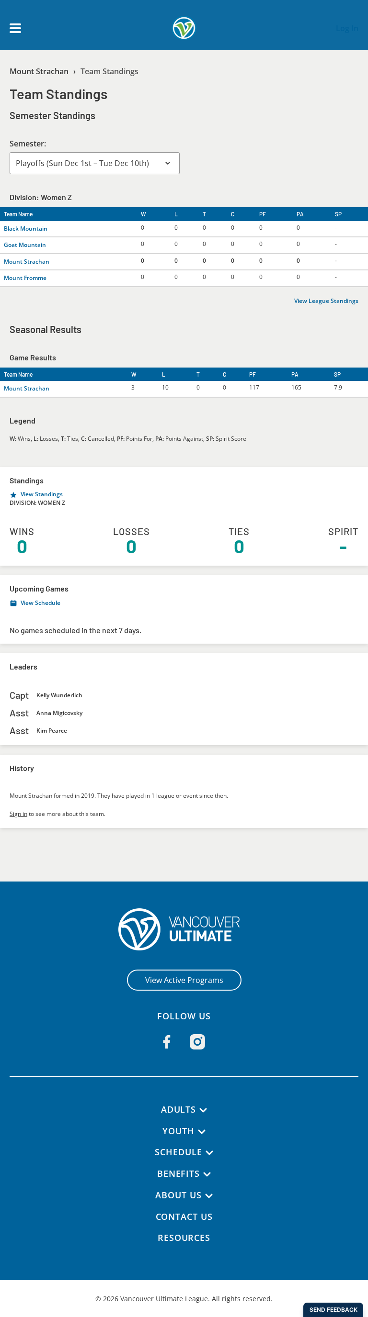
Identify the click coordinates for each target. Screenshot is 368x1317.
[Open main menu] (15, 28)
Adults (178, 1109)
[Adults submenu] (203, 1110)
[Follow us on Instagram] (197, 1041)
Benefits (178, 1173)
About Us (178, 1195)
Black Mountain (25, 228)
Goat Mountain (25, 245)
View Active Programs (184, 980)
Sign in (18, 814)
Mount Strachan (39, 71)
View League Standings (326, 301)
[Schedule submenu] (209, 1152)
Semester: (28, 143)
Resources (184, 1237)
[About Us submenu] (209, 1196)
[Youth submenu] (202, 1131)
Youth (178, 1131)
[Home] (184, 929)
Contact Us (184, 1216)
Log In (347, 28)
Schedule (178, 1152)
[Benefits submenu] (207, 1174)
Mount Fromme (25, 278)
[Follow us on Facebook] (167, 1042)
